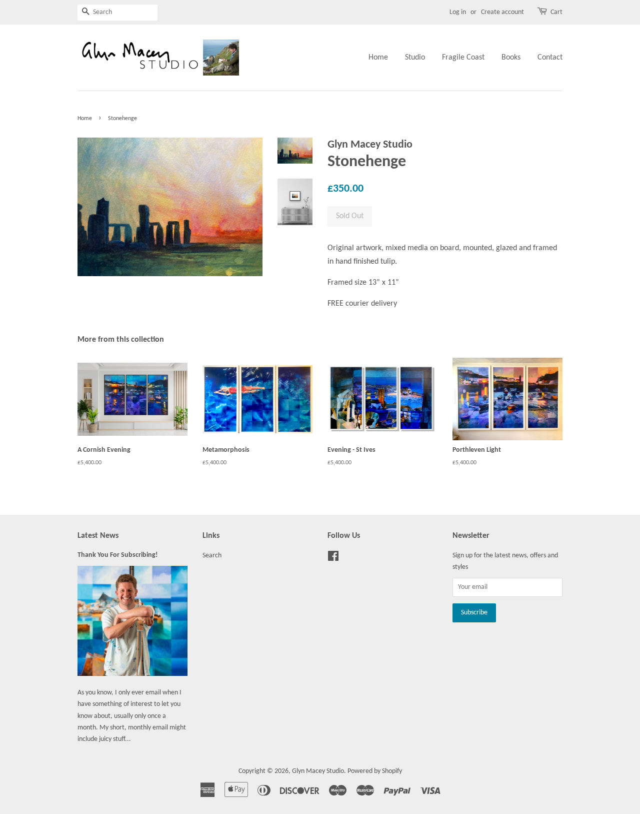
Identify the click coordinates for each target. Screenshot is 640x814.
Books (511, 58)
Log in (458, 12)
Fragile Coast (463, 58)
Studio (415, 58)
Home (378, 58)
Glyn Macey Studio (318, 771)
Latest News (98, 536)
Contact (550, 58)
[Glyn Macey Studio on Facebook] (333, 558)
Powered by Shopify (375, 771)
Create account (502, 12)
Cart (556, 12)
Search (212, 555)
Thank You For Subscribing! (118, 555)
